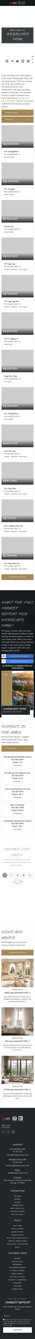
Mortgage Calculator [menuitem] (17, 1244)
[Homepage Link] (13, 3)
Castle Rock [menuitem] (17, 1261)
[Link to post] (17, 972)
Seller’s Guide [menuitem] (17, 1235)
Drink (11, 875)
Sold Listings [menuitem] (18, 1229)
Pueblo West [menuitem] (17, 1289)
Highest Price (11, 113)
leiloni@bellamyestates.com (17, 1155)
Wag (20, 881)
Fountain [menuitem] (18, 1283)
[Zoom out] (32, 59)
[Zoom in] (32, 56)
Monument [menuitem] (17, 1265)
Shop (17, 875)
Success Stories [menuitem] (17, 1211)
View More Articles (17, 952)
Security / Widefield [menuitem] (17, 1280)
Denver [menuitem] (17, 1258)
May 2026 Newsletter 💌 (17, 1041)
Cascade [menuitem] (17, 1286)
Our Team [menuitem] (17, 1226)
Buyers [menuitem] (18, 1199)
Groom (14, 881)
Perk (23, 875)
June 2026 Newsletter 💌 (17, 992)
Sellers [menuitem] (17, 1202)
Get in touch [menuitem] (17, 1214)
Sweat (30, 875)
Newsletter (17, 989)
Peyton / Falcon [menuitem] (17, 1277)
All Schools (10, 748)
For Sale (9, 120)
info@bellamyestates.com (17, 1173)
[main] (17, 557)
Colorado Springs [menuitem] (17, 1268)
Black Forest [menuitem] (17, 1274)
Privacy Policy (17, 1325)
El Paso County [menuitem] (17, 1271)
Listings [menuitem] (17, 1196)
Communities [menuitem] (17, 1205)
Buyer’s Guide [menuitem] (17, 1232)
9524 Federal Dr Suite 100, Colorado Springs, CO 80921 (18, 1181)
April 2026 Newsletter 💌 (17, 1089)
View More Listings (17, 577)
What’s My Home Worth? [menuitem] (18, 1238)
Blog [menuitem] (17, 1247)
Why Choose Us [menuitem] (17, 1208)
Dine (4, 875)
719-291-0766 (17, 1152)
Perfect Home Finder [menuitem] (17, 1241)
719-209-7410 (17, 1162)
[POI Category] (7, 61)
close (32, 1294)
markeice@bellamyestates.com (17, 1165)
